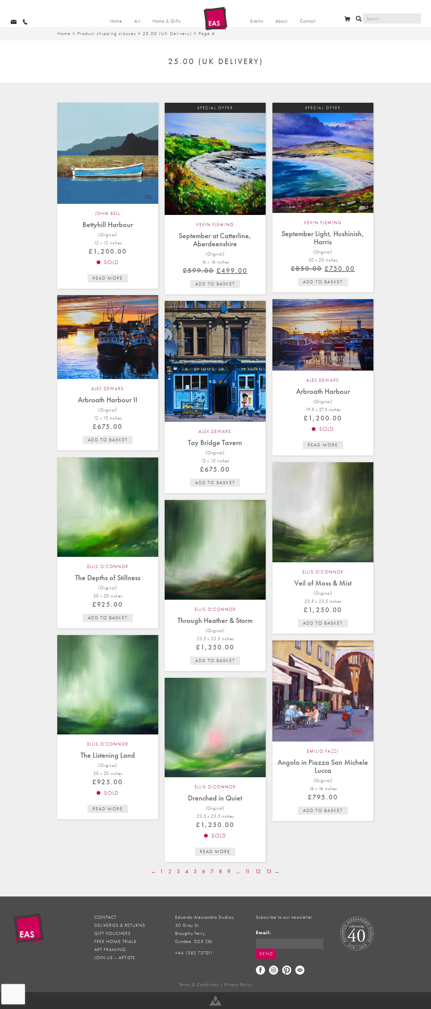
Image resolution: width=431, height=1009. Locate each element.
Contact (308, 21)
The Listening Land (107, 755)
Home (116, 21)
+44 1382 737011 (194, 953)
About (281, 21)
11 (247, 871)
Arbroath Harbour (323, 391)
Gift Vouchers (112, 933)
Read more (108, 278)
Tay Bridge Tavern (215, 442)
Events (256, 21)
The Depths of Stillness (107, 577)
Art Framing (110, 949)
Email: (263, 933)
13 (268, 871)
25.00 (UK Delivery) (167, 33)
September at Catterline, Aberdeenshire (215, 239)
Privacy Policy (238, 984)
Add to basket (215, 284)
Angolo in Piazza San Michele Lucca (322, 766)
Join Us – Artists (114, 957)
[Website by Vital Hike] (215, 1000)
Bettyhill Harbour (107, 224)
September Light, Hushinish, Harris (322, 237)
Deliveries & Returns (119, 925)
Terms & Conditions (199, 984)
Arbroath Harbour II (107, 399)
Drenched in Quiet (215, 797)
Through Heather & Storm (215, 620)
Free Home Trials (115, 941)
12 (258, 871)
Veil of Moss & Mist (323, 583)
